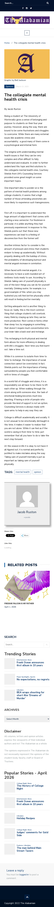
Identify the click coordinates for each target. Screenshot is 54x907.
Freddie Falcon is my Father (19, 603)
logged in (24, 874)
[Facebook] (22, 8)
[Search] (48, 3)
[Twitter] (31, 8)
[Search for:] (13, 3)
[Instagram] (27, 8)
